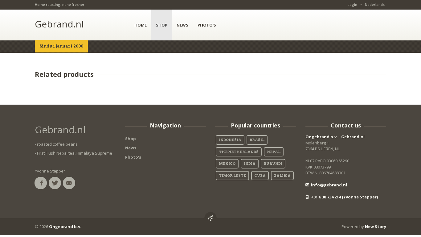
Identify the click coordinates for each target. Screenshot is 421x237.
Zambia (282, 175)
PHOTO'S (207, 25)
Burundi (273, 163)
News (130, 148)
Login (352, 4)
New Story (375, 226)
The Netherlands (239, 152)
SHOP (161, 25)
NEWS (182, 25)
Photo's (133, 157)
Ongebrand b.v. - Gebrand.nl (335, 136)
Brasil (257, 140)
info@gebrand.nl (328, 185)
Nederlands (375, 4)
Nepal (273, 152)
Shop (130, 138)
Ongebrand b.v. (65, 226)
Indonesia (230, 140)
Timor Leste (232, 175)
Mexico (227, 163)
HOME (140, 25)
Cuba (260, 175)
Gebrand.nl (59, 24)
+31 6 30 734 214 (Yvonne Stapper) (344, 197)
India (249, 163)
